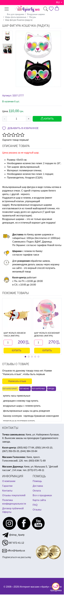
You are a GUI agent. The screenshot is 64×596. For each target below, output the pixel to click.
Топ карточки (38, 389)
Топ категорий (9, 389)
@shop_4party (16, 535)
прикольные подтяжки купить (19, 421)
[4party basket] (57, 8)
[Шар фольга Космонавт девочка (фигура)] (47, 314)
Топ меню (24, 389)
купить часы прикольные (16, 395)
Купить (16, 350)
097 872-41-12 (16, 543)
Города (50, 389)
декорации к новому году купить (20, 401)
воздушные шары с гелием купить (22, 406)
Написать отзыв (17, 381)
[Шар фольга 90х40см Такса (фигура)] (17, 314)
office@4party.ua (16, 550)
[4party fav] (51, 9)
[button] (25, 356)
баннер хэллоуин (12, 416)
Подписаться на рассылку (16, 557)
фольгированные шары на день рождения (26, 411)
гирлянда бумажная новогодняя (41, 416)
